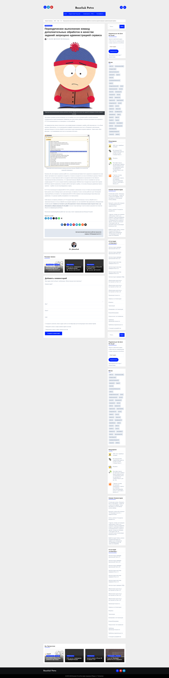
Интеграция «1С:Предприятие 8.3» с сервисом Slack (116, 204)
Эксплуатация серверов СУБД (116, 277)
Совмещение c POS (88, 13)
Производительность (114, 295)
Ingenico (112, 100)
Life (117, 414)
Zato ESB (119, 123)
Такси (111, 134)
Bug (118, 74)
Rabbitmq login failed (114, 229)
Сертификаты (100, 13)
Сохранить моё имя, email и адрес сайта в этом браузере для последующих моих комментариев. (71, 323)
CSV (111, 83)
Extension (118, 91)
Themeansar (100, 676)
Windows (112, 123)
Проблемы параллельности (116, 324)
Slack (111, 117)
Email (46, 310)
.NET (111, 66)
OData (118, 108)
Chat (111, 77)
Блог (65, 13)
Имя (46, 304)
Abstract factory (113, 71)
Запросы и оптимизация (115, 298)
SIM (118, 114)
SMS (117, 117)
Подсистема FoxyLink (74, 13)
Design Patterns (113, 86)
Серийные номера (114, 131)
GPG (111, 97)
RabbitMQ (112, 114)
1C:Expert (112, 69)
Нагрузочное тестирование (116, 316)
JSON (111, 414)
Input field (120, 100)
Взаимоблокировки (114, 312)
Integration (112, 103)
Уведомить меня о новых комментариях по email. (58, 326)
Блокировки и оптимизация (116, 309)
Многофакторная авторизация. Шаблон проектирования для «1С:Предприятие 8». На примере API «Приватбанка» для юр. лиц (118, 167)
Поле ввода (112, 128)
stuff (111, 120)
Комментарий (49, 284)
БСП (111, 125)
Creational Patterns (114, 80)
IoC (119, 103)
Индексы (115, 158)
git (118, 94)
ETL (120, 397)
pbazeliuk (51, 39)
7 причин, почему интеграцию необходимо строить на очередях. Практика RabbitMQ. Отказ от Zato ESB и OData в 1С (118, 179)
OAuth (111, 108)
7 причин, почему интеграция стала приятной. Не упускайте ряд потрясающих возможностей (116, 223)
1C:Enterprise (48, 25)
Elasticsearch (113, 397)
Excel (111, 91)
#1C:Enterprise (65, 39)
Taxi (117, 120)
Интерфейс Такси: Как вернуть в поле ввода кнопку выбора (116, 198)
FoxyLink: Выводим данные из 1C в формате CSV (114, 660)
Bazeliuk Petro (84, 8)
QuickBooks (118, 111)
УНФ (117, 134)
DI (121, 86)
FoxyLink (57, 264)
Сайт (46, 317)
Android (111, 74)
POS (111, 111)
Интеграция (118, 125)
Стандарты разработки (115, 328)
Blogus (93, 676)
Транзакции (112, 305)
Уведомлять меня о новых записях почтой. (57, 329)
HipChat (117, 97)
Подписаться (113, 51)
